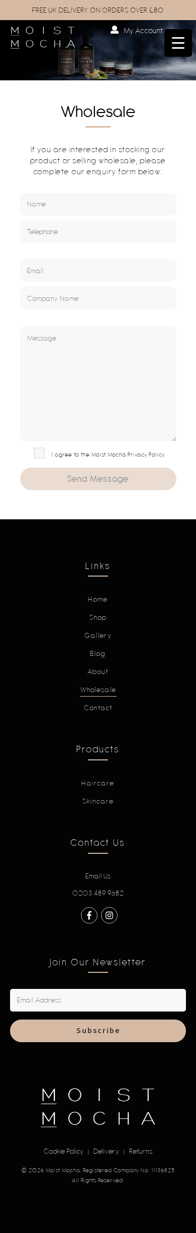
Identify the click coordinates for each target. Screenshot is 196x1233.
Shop (98, 617)
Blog (98, 653)
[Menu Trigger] (178, 43)
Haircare (98, 783)
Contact (98, 707)
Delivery (106, 1151)
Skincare (98, 801)
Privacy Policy (146, 454)
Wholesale (98, 689)
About (98, 671)
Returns (141, 1151)
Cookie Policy (64, 1151)
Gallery (98, 635)
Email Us (98, 875)
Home (98, 599)
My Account (143, 30)
